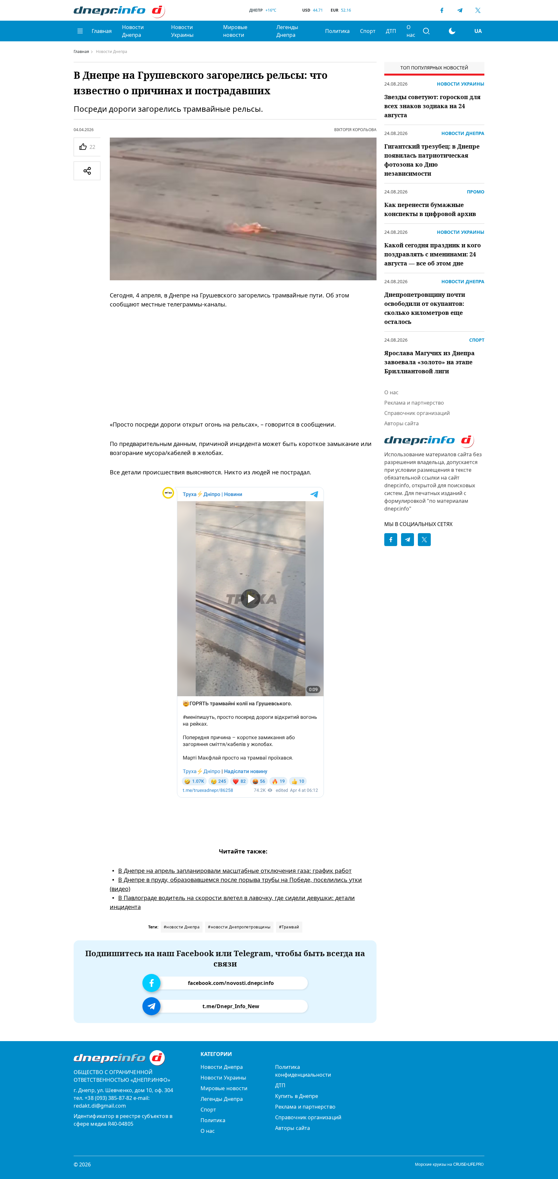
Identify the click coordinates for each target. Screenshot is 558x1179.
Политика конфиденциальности (303, 1070)
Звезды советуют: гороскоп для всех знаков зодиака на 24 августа (432, 106)
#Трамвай (289, 927)
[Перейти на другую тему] (452, 31)
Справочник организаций (417, 413)
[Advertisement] (243, 364)
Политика (337, 31)
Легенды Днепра (287, 31)
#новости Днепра (182, 927)
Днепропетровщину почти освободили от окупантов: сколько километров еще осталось (424, 308)
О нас (411, 31)
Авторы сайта (401, 423)
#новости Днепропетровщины (239, 927)
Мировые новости (235, 31)
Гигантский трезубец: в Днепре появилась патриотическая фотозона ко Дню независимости (432, 159)
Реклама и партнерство (414, 402)
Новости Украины (182, 31)
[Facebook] (441, 10)
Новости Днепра (133, 31)
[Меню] (80, 31)
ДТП (391, 31)
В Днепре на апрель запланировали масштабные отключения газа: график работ (235, 870)
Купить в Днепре (296, 1096)
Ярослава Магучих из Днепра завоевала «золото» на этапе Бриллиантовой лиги (429, 362)
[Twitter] (477, 10)
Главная (102, 31)
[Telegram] (459, 10)
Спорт (368, 31)
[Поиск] (426, 31)
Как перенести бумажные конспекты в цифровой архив (430, 209)
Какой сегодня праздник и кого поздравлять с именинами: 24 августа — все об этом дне (432, 254)
